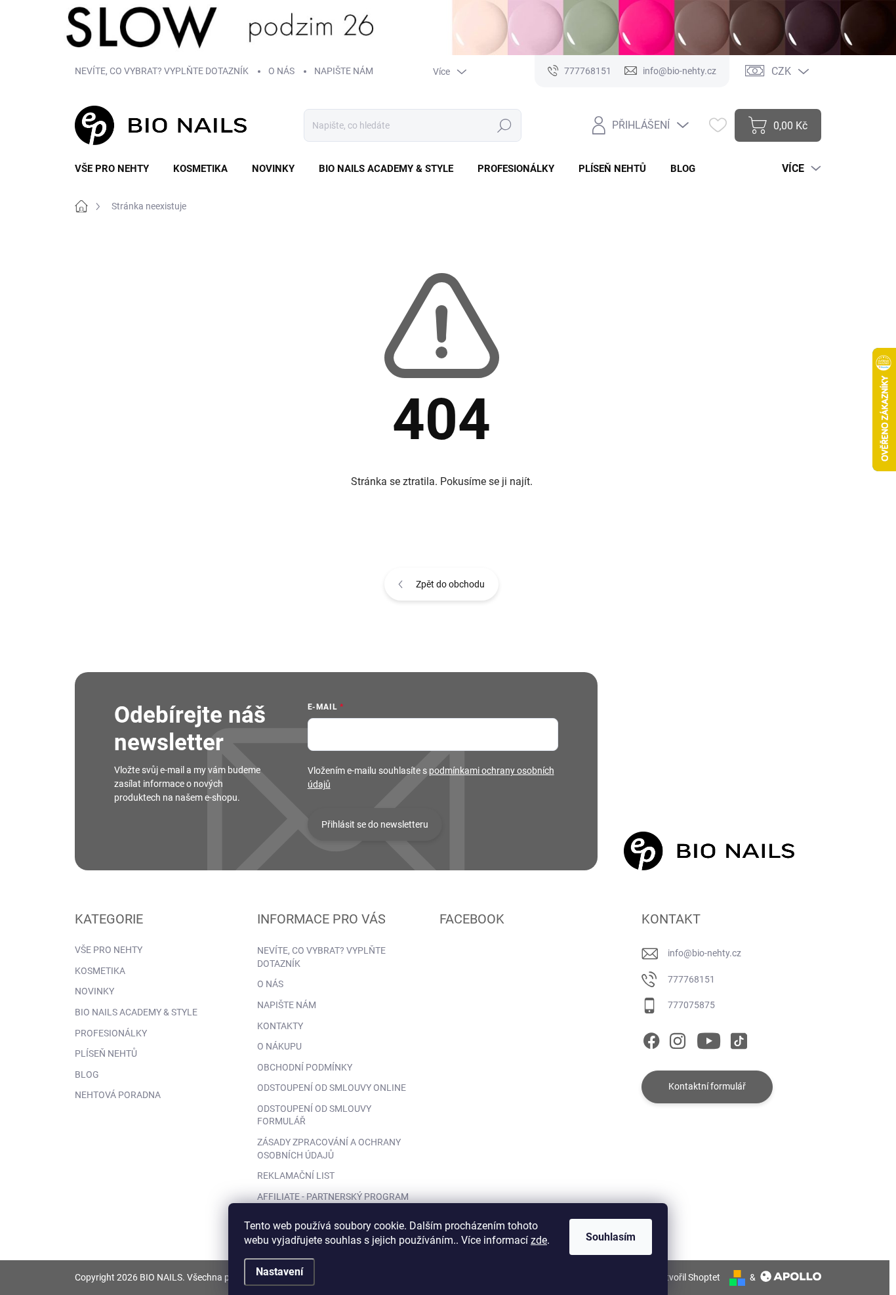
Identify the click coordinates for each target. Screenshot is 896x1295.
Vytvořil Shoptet (687, 1277)
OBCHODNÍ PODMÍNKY (304, 1067)
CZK (781, 71)
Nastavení (279, 1271)
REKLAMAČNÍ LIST (296, 1175)
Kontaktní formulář (707, 1086)
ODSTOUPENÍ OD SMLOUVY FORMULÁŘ (314, 1115)
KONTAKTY (280, 1026)
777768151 (691, 979)
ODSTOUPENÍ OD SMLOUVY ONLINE (331, 1087)
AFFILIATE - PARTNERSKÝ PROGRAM (333, 1196)
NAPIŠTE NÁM (343, 71)
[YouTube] (708, 1038)
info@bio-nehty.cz (704, 953)
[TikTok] (738, 1038)
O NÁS (281, 71)
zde (539, 1240)
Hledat (504, 125)
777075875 (691, 1005)
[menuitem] (117, 169)
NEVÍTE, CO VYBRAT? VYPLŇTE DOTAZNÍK (162, 71)
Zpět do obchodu (450, 584)
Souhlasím (611, 1237)
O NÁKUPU (279, 1046)
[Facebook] (651, 1038)
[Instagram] (677, 1038)
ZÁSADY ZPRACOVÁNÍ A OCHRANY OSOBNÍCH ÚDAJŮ (329, 1148)
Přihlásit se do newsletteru (374, 824)
